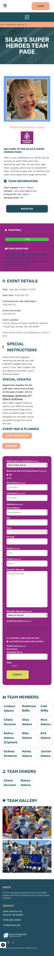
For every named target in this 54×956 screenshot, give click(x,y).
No (10, 478)
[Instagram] (13, 942)
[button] (40, 6)
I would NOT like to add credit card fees (26, 641)
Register (27, 208)
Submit (17, 674)
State (9, 528)
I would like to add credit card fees (24, 638)
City (8, 518)
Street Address (13, 508)
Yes (10, 475)
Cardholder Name (14, 652)
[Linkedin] (8, 942)
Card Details (12, 649)
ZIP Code (10, 537)
